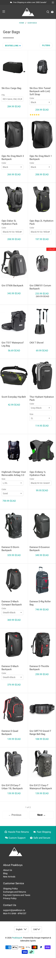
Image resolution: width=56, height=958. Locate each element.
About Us (7, 870)
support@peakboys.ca (14, 910)
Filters (46, 45)
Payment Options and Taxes (16, 895)
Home (21, 23)
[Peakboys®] (28, 12)
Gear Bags (32, 23)
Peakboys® (17, 938)
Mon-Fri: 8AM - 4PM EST (14, 913)
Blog (5, 873)
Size (31, 414)
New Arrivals (9, 876)
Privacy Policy (9, 898)
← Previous (14, 814)
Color (32, 98)
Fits (3, 95)
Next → (41, 814)
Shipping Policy (10, 888)
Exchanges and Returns (14, 892)
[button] (12, 45)
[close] (52, 2)
